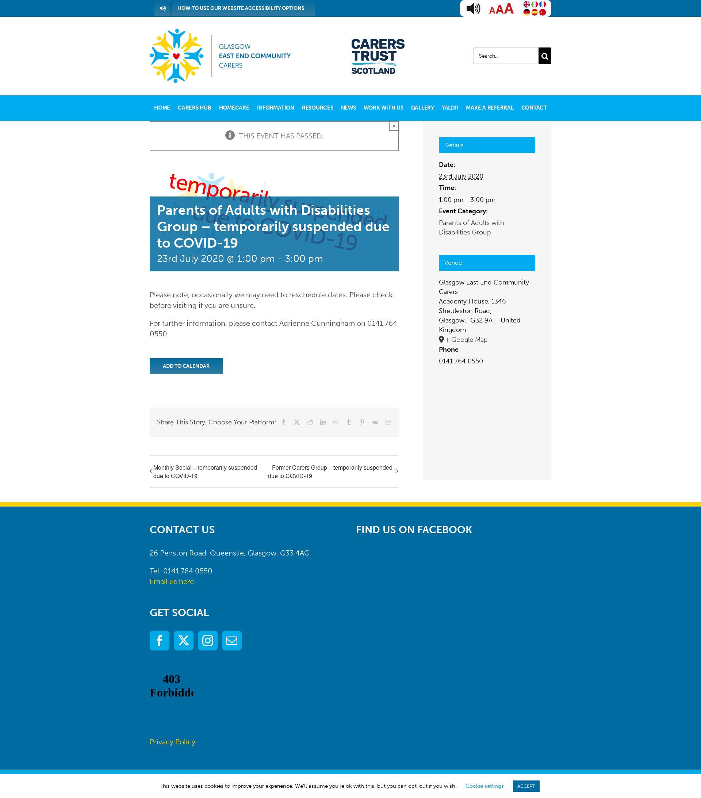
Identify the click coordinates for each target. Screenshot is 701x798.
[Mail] (232, 640)
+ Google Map (466, 340)
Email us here (172, 581)
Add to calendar (186, 366)
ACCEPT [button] (526, 786)
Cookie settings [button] (485, 786)
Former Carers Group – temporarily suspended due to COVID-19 (330, 471)
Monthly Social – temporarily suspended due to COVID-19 (205, 471)
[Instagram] (208, 640)
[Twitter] (184, 640)
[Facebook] (159, 640)
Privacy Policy (172, 741)
